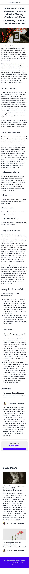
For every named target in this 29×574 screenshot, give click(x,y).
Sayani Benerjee (21, 560)
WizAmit (18, 564)
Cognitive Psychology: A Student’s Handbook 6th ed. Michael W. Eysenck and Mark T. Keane (15, 395)
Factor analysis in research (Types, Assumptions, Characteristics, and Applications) (14, 545)
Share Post (14, 449)
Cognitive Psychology (14, 445)
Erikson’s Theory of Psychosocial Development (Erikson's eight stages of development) (14, 488)
